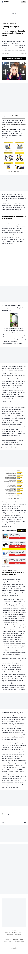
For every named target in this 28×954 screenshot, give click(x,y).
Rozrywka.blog (10, 934)
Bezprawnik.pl (18, 934)
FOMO (25, 822)
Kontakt (5, 941)
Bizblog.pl (21, 932)
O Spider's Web (8, 939)
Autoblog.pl (14, 932)
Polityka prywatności (19, 941)
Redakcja (21, 939)
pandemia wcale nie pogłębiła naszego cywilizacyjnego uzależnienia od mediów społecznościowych (14, 127)
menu (24, 1)
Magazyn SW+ (7, 932)
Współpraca (15, 939)
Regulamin (11, 941)
